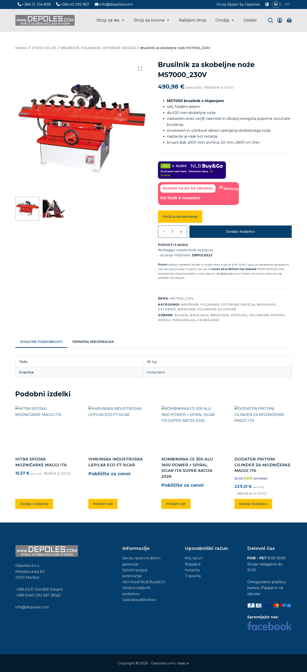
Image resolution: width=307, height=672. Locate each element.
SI (276, 4)
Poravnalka (184, 320)
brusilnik (219, 315)
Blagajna (192, 564)
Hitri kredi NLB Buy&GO (143, 582)
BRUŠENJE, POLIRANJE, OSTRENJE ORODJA (218, 304)
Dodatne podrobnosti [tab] (41, 342)
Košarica (192, 570)
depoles (239, 315)
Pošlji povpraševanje (180, 216)
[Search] (270, 20)
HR (287, 4)
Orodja (222, 20)
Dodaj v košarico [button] (34, 504)
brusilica (199, 315)
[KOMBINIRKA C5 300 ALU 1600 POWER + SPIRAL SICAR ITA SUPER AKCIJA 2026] (190, 428)
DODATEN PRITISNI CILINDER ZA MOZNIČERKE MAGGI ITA (262, 465)
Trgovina (193, 576)
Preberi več (103, 504)
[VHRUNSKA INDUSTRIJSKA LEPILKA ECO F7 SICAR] (117, 428)
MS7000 (277, 315)
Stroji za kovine (149, 20)
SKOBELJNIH (208, 320)
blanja (181, 315)
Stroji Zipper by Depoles (238, 4)
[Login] (279, 20)
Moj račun (194, 558)
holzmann (259, 315)
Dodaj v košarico (240, 231)
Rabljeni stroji (193, 20)
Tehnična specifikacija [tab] (93, 342)
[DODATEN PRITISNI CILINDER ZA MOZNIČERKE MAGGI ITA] (263, 428)
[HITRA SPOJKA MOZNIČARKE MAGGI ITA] (44, 428)
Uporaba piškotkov (139, 600)
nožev (164, 320)
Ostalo (250, 20)
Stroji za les (107, 20)
